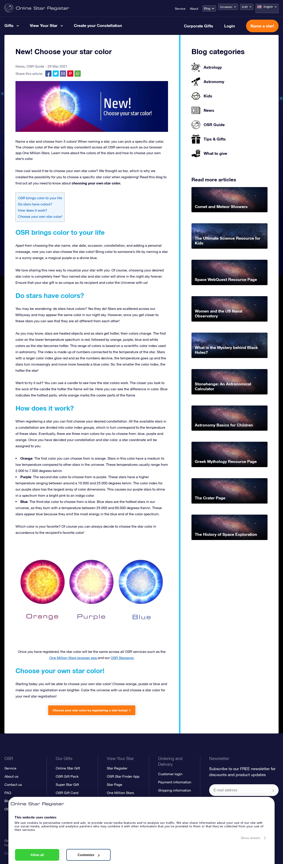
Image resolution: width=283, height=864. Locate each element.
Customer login (170, 774)
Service (180, 8)
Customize (86, 855)
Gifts (8, 25)
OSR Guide (35, 66)
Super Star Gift (67, 784)
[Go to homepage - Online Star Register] (36, 8)
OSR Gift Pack (67, 776)
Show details (250, 838)
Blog (207, 8)
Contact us (13, 784)
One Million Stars (120, 793)
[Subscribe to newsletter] (273, 790)
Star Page (114, 784)
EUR (245, 7)
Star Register (117, 768)
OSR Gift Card (67, 793)
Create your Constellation (98, 25)
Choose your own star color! (40, 216)
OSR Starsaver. (122, 658)
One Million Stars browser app (73, 658)
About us (11, 776)
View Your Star (43, 25)
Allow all (37, 855)
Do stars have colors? (35, 204)
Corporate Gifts (198, 25)
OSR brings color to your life (40, 198)
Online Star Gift (68, 768)
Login (229, 25)
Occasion (226, 7)
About (194, 8)
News (20, 66)
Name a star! (262, 25)
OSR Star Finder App (123, 776)
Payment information (174, 782)
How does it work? (32, 210)
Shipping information (174, 790)
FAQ (7, 793)
